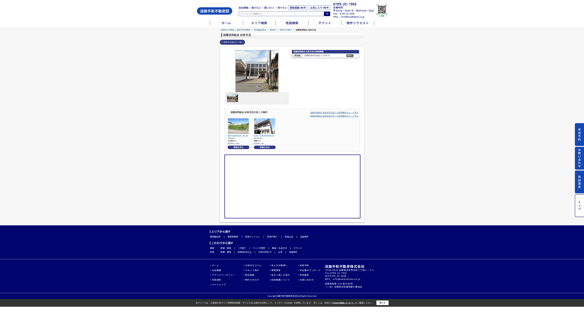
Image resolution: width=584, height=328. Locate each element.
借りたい (256, 7)
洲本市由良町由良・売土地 (238, 136)
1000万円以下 (265, 251)
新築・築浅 (226, 247)
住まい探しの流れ (280, 274)
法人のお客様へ (279, 265)
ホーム (226, 23)
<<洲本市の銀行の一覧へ (232, 42)
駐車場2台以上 (245, 251)
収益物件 (304, 236)
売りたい (282, 7)
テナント (324, 23)
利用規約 (216, 279)
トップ (579, 206)
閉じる (382, 303)
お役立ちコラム (253, 265)
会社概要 (216, 270)
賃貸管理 (276, 270)
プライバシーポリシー (223, 274)
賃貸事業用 (233, 236)
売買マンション (252, 236)
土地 (280, 251)
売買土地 (289, 236)
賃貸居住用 (215, 236)
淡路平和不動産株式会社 (345, 266)
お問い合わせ (579, 158)
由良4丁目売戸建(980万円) (264, 136)
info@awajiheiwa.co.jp (352, 16)
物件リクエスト (358, 23)
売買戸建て (272, 236)
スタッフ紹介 (252, 270)
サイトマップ (219, 284)
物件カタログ (252, 279)
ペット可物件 (259, 247)
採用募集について (280, 279)
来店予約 (579, 134)
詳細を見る (238, 147)
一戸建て (242, 247)
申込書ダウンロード (310, 270)
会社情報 (243, 7)
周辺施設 (250, 274)
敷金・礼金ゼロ (279, 247)
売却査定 (579, 181)
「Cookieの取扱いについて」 (343, 303)
